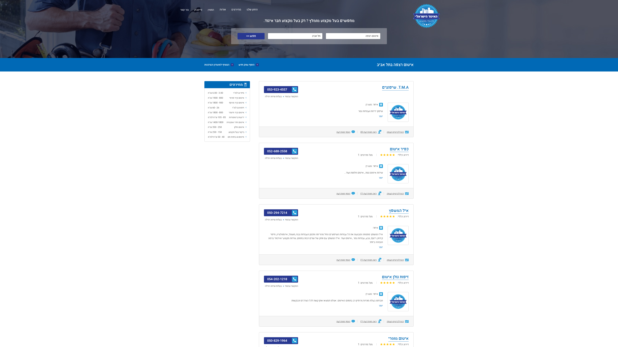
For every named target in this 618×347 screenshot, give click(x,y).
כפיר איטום (399, 149)
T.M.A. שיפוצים (395, 87)
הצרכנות (216, 65)
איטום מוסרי (398, 338)
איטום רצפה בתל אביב (395, 64)
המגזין (211, 9)
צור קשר (184, 9)
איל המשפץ (399, 211)
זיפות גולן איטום (395, 277)
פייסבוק (198, 9)
